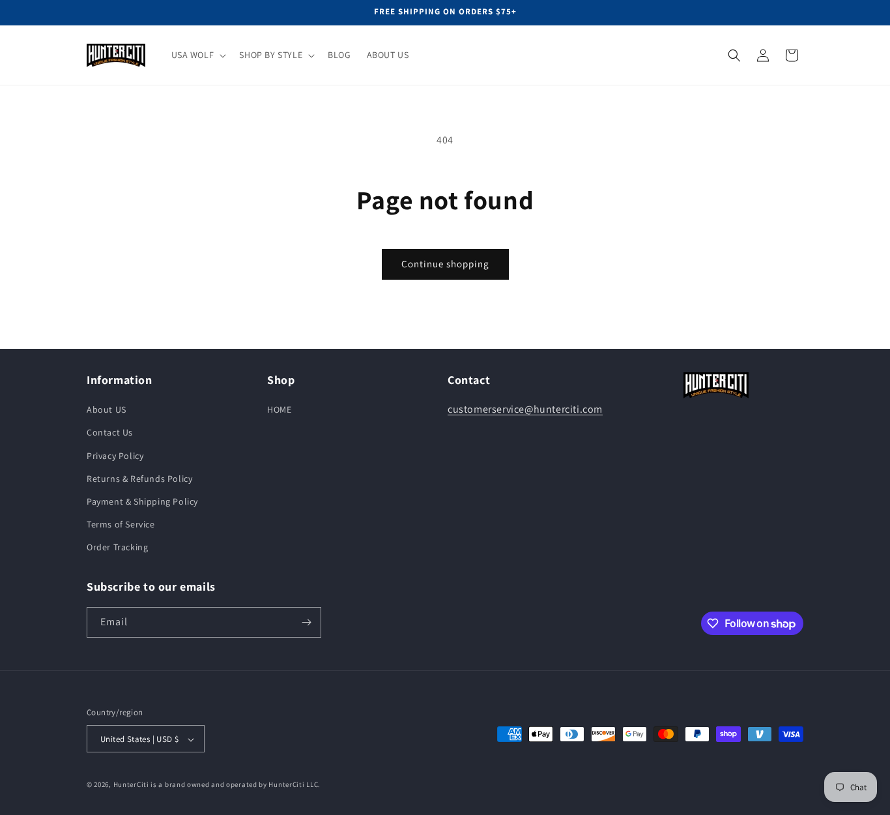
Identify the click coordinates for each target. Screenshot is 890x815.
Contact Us (110, 433)
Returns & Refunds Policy (139, 478)
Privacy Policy (115, 456)
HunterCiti (131, 785)
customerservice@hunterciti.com (525, 409)
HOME (279, 409)
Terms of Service (121, 524)
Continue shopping (445, 264)
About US (106, 409)
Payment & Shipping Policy (142, 501)
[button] (198, 54)
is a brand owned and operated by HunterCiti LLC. (236, 785)
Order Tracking (117, 548)
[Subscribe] (306, 622)
